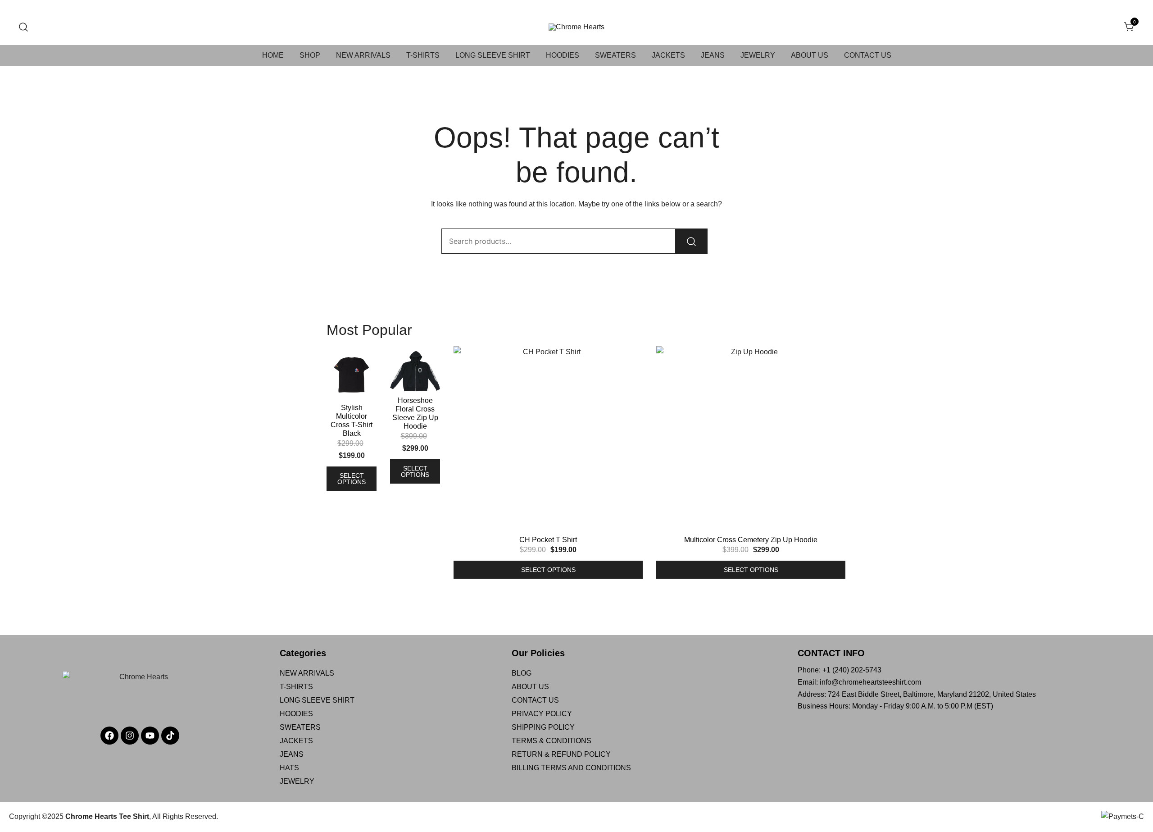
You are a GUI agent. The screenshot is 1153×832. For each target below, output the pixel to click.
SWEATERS (615, 55)
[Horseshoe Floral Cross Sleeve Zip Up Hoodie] (415, 371)
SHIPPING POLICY (543, 727)
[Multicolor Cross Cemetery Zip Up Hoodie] (750, 440)
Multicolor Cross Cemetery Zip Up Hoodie (750, 540)
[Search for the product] (691, 241)
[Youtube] (150, 736)
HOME (273, 55)
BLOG (521, 673)
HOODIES (562, 55)
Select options (351, 478)
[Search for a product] (23, 27)
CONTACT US (867, 55)
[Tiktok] (170, 736)
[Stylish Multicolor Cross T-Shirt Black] (352, 374)
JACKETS (668, 55)
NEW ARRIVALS (363, 55)
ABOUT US (809, 55)
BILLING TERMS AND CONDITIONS (571, 768)
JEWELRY (757, 55)
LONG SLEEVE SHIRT (492, 55)
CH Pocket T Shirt (548, 540)
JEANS (713, 55)
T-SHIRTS (423, 55)
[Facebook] (109, 736)
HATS (289, 768)
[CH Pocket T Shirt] (548, 440)
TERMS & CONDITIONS (551, 741)
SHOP (310, 55)
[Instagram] (130, 736)
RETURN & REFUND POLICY (561, 754)
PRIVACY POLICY (542, 714)
